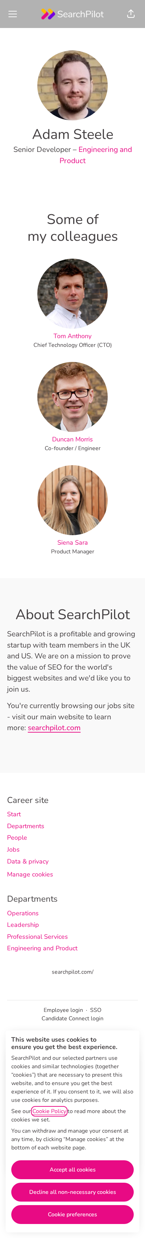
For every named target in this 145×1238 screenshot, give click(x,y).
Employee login (63, 1010)
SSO (95, 1010)
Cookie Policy (49, 1111)
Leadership (23, 925)
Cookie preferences (72, 1214)
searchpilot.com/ (73, 972)
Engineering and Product (42, 948)
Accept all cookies (73, 1170)
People (17, 837)
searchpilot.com (54, 728)
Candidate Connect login (72, 1018)
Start (14, 814)
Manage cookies (30, 874)
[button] (131, 14)
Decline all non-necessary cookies (72, 1192)
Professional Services (37, 936)
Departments (25, 826)
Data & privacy (28, 861)
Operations (23, 913)
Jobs (13, 849)
